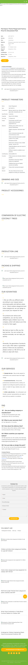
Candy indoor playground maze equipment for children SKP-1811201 (14, 570)
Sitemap (11, 662)
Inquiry (4, 60)
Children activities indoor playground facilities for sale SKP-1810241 (13, 550)
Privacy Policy (18, 662)
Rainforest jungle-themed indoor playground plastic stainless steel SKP (13, 591)
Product (19, 530)
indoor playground (6, 68)
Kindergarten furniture (6, 530)
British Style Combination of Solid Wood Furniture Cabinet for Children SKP (12, 612)
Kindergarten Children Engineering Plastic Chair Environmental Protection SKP (12, 633)
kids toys (14, 530)
